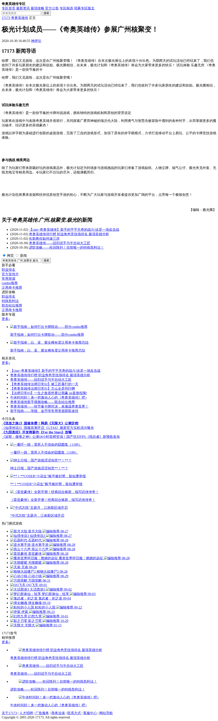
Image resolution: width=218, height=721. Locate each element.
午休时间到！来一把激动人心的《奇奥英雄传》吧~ (48, 397)
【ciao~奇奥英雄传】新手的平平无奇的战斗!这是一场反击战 (74, 229)
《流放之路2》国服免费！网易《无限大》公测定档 (40, 423)
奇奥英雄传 (19, 18)
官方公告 (52, 8)
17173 (6, 18)
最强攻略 (37, 8)
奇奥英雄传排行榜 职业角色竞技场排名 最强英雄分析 (69, 234)
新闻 (23, 255)
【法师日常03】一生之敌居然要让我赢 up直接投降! (48, 393)
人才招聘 (26, 713)
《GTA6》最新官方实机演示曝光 (69, 428)
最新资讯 (23, 8)
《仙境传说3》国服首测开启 (23, 428)
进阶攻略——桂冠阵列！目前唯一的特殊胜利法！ (66, 247)
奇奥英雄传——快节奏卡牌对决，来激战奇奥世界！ (49, 406)
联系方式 (74, 713)
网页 (10, 255)
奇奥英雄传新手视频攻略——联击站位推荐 (42, 402)
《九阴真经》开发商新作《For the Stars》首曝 (37, 432)
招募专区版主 (84, 8)
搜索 (46, 13)
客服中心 (90, 713)
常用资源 (8, 278)
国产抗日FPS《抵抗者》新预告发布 (93, 436)
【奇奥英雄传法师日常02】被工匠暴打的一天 (44, 384)
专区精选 (66, 8)
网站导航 (106, 713)
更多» (6, 319)
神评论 (36, 41)
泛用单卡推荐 (12, 287)
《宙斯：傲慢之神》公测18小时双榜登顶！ (34, 436)
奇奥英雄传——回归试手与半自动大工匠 (59, 243)
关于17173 (9, 713)
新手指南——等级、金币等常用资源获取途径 (44, 411)
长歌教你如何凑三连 (44, 238)
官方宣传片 (10, 274)
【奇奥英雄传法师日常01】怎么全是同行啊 (42, 388)
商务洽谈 (58, 713)
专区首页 (8, 8)
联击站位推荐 (12, 305)
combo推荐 (10, 283)
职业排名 (8, 269)
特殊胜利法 (10, 301)
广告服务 (42, 713)
